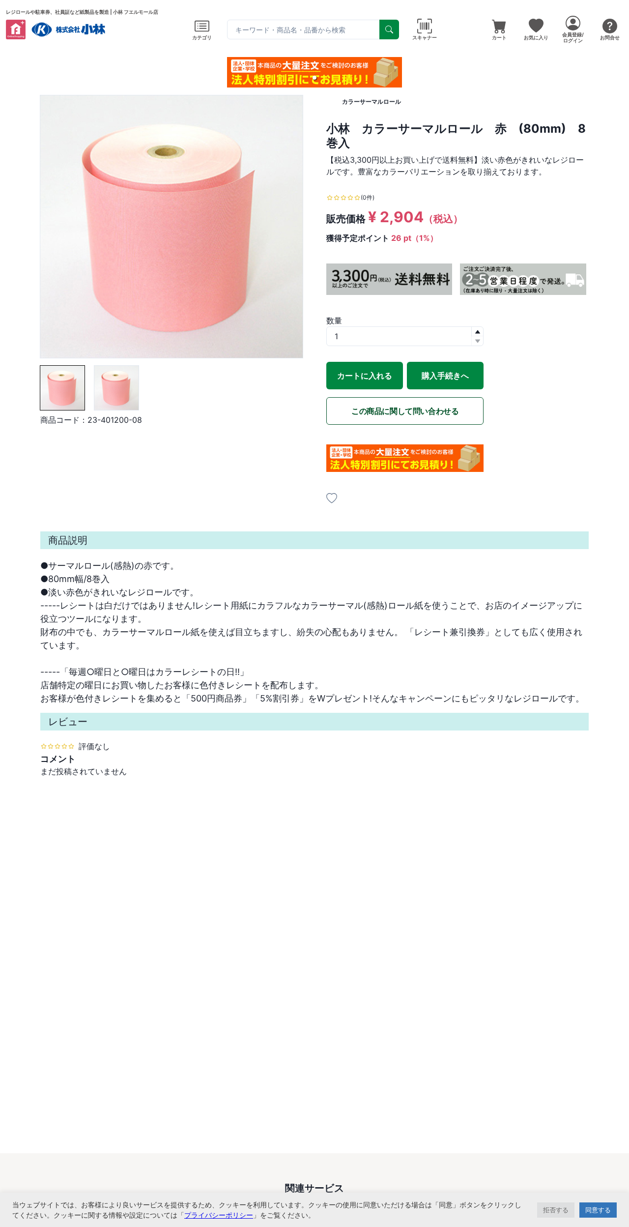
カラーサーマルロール (371, 101)
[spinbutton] (405, 336)
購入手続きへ (445, 375)
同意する (598, 1210)
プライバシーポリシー (218, 1215)
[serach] (389, 29)
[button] (314, 78)
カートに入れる (364, 375)
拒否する (556, 1210)
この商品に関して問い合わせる (404, 411)
